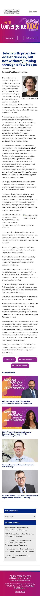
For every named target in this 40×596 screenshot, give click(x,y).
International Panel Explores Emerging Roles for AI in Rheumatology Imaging (19, 550)
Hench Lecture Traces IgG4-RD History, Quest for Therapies (17, 529)
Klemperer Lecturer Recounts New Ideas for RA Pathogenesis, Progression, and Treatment (18, 542)
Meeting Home (10, 38)
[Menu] (30, 11)
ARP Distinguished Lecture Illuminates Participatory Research (19, 535)
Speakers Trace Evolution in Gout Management (18, 556)
